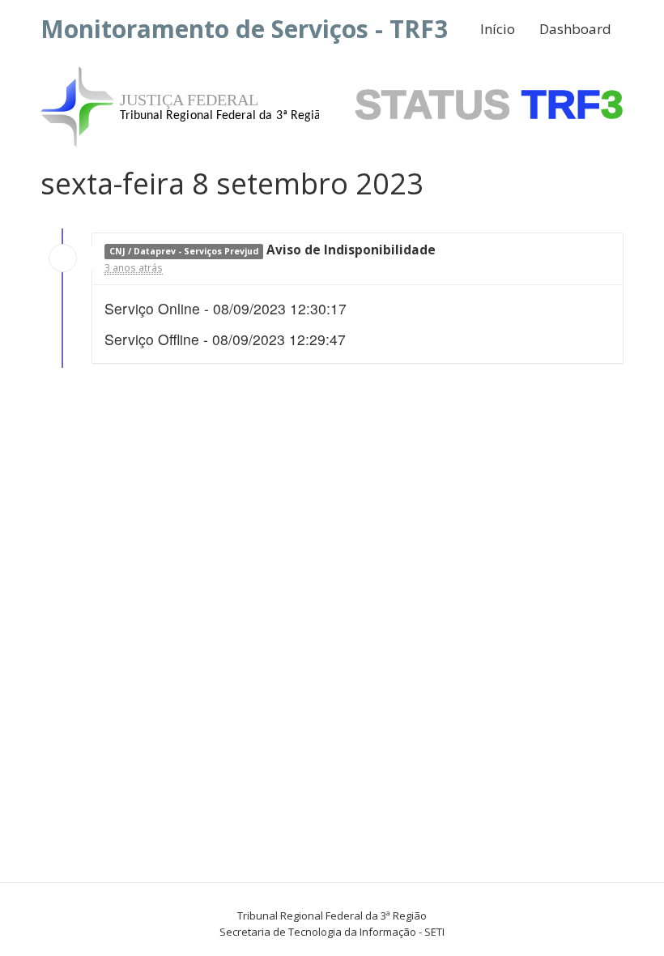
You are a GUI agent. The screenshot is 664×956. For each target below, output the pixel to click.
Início (497, 28)
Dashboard (575, 28)
